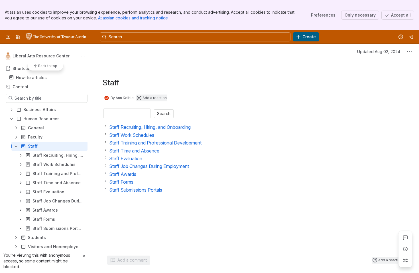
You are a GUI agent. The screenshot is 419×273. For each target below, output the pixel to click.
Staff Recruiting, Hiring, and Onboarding (150, 127)
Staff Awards (122, 174)
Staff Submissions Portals (135, 190)
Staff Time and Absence (134, 151)
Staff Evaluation (125, 158)
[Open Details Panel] (405, 249)
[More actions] (83, 56)
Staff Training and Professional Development (156, 143)
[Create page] (405, 260)
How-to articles (31, 77)
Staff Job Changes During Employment (149, 166)
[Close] (84, 255)
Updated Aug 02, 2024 (378, 51)
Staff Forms (121, 182)
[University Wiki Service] (56, 36)
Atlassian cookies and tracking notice (133, 17)
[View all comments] (405, 237)
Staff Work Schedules (131, 135)
